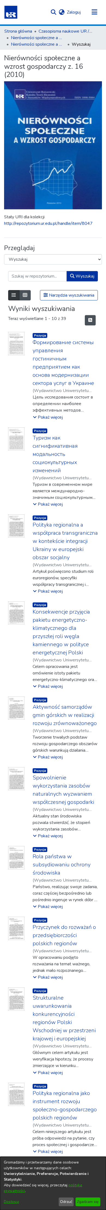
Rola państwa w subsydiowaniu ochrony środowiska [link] (62, 864)
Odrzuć (66, 1201)
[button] (11, 12)
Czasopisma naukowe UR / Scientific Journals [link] (66, 31)
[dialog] (53, 1183)
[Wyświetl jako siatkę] (25, 295)
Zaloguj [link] (74, 12)
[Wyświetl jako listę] (14, 295)
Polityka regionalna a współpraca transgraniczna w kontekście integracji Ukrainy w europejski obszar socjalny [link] (65, 541)
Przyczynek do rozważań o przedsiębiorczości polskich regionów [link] (64, 935)
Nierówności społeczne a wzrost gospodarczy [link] (38, 38)
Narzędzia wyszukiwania (71, 295)
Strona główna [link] (18, 31)
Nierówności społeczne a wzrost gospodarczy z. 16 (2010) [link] (38, 44)
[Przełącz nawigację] (94, 12)
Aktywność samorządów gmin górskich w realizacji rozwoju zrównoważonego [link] (65, 715)
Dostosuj (11, 1201)
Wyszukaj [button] (84, 276)
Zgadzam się (88, 1201)
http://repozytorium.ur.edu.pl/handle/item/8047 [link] (48, 223)
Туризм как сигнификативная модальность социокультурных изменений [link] (55, 454)
